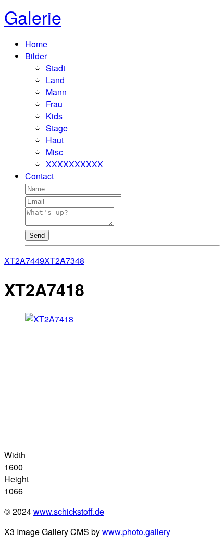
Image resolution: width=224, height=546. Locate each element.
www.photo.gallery (136, 532)
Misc (54, 152)
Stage (57, 128)
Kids (54, 116)
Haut (55, 140)
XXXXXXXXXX (74, 164)
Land (55, 80)
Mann (56, 92)
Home (36, 44)
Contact (39, 176)
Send (37, 235)
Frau (54, 104)
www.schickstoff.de (68, 511)
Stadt (55, 68)
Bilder (36, 56)
